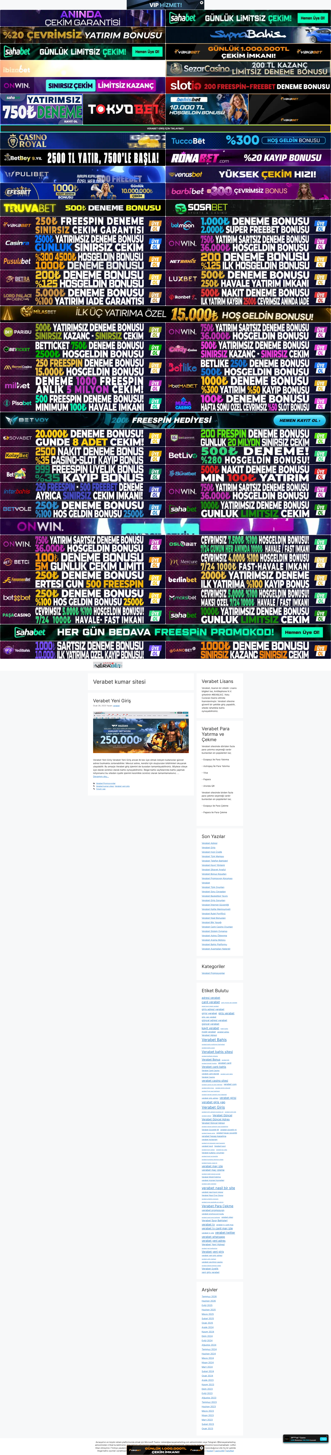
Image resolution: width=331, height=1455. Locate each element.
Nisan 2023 (208, 1415)
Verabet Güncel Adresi (213, 1123)
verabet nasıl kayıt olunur (212, 1192)
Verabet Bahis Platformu (214, 944)
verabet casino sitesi (215, 1080)
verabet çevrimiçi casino (212, 1262)
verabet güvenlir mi (228, 1130)
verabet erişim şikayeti (222, 1088)
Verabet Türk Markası (213, 856)
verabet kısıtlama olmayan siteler (212, 1159)
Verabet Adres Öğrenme (214, 935)
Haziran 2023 (209, 1406)
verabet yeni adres (213, 1240)
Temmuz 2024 (209, 1349)
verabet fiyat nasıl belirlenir (211, 1091)
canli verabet (211, 1002)
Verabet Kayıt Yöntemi (213, 865)
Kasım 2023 (208, 1384)
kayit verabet (210, 1028)
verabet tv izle (208, 1233)
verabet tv (208, 1224)
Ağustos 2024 (209, 1345)
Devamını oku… (101, 776)
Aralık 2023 (208, 1380)
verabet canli (224, 1063)
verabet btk (225, 1060)
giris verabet (226, 1013)
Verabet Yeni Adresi (213, 1244)
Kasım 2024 (208, 1331)
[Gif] (165, 314)
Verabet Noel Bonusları (214, 918)
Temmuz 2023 (209, 1402)
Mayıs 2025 (208, 1314)
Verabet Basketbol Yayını (215, 896)
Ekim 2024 (207, 1336)
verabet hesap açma (208, 1133)
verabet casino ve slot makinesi (212, 1084)
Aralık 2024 (208, 1327)
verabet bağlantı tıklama (210, 1056)
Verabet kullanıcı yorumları (213, 1153)
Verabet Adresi (209, 843)
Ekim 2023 (207, 1389)
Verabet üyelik (210, 1268)
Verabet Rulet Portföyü (213, 913)
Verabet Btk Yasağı (211, 922)
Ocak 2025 (207, 1323)
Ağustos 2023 (209, 1397)
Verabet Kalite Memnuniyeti (216, 909)
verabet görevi (206, 1116)
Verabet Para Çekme (217, 1206)
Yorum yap (101, 789)
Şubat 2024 (208, 1371)
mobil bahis (224, 1029)
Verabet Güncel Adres (216, 1119)
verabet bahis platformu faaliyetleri (213, 1044)
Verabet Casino (208, 1077)
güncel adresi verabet (214, 1020)
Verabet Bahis (214, 1039)
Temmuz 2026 (209, 1296)
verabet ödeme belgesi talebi (211, 1265)
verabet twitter (225, 1232)
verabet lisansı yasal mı (209, 1163)
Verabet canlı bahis (214, 1066)
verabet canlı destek (210, 1074)
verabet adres (223, 1032)
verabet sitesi (227, 1217)
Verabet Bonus (211, 1059)
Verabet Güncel (222, 1115)
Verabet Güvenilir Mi (210, 1130)
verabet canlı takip (226, 1074)
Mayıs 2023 (208, 1411)
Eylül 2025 (207, 1305)
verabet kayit (207, 1146)
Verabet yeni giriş (122, 786)
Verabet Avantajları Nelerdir (216, 949)
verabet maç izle (212, 1166)
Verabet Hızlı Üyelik (212, 852)
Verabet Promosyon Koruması (217, 878)
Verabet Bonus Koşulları (214, 874)
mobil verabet (209, 1032)
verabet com (230, 1084)
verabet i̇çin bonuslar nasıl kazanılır (213, 1143)
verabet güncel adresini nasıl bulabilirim (215, 1126)
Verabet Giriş (208, 847)
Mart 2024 (207, 1367)
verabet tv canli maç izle (217, 1228)
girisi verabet (209, 1013)
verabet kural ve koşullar (210, 1156)
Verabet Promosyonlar (105, 783)
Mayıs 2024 (208, 1358)
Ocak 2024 (207, 1375)
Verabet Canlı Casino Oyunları (217, 927)
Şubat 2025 (208, 1318)
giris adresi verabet (213, 1009)
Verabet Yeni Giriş (112, 700)
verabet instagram (209, 1139)
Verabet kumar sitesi (105, 786)
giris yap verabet (209, 1017)
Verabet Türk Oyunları (213, 887)
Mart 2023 (207, 1419)
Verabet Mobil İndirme (211, 1177)
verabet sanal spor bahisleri (211, 1217)
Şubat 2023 (208, 1424)
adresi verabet (211, 997)
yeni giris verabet (210, 1272)
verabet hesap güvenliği (226, 1133)
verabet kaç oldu (221, 1150)
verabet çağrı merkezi (209, 1259)
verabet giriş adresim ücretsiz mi (212, 1112)
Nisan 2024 (208, 1362)
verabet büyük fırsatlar (209, 1063)
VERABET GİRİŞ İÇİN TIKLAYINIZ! (165, 128)
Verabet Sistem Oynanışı (214, 931)
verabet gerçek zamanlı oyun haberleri (214, 1094)
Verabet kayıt (220, 1146)
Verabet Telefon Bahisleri (215, 861)
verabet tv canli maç (225, 1225)
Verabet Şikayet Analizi (214, 869)
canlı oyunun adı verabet (229, 1002)
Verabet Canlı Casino (211, 1070)
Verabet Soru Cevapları (214, 891)
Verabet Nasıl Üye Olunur (212, 1195)
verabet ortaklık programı (210, 1199)
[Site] (82, 225)
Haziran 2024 (209, 1353)
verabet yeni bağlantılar (209, 1248)
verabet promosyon (213, 1210)
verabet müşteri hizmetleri (213, 1180)
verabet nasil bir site (218, 1188)
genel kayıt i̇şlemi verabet (210, 1006)
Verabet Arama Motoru (213, 940)
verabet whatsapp (213, 1236)
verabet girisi (228, 1097)
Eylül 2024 (207, 1340)
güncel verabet (210, 1024)
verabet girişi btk (230, 1112)
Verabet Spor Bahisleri (215, 1220)
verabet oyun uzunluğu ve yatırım (212, 1202)
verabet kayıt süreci (208, 1150)
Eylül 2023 (207, 1393)
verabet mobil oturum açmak (211, 1174)
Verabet (206, 883)
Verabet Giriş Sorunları (213, 900)
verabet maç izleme (213, 1170)
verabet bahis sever (208, 1048)
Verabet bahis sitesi (217, 1052)
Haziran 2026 (209, 1301)
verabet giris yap (213, 1102)
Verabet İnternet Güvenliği (215, 905)
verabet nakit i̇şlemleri (209, 1184)
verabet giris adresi (210, 1098)
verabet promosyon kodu (213, 1214)
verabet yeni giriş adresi (212, 1255)
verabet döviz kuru (208, 1088)
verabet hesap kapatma (214, 1136)
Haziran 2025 (209, 1309)
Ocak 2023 (207, 1428)
